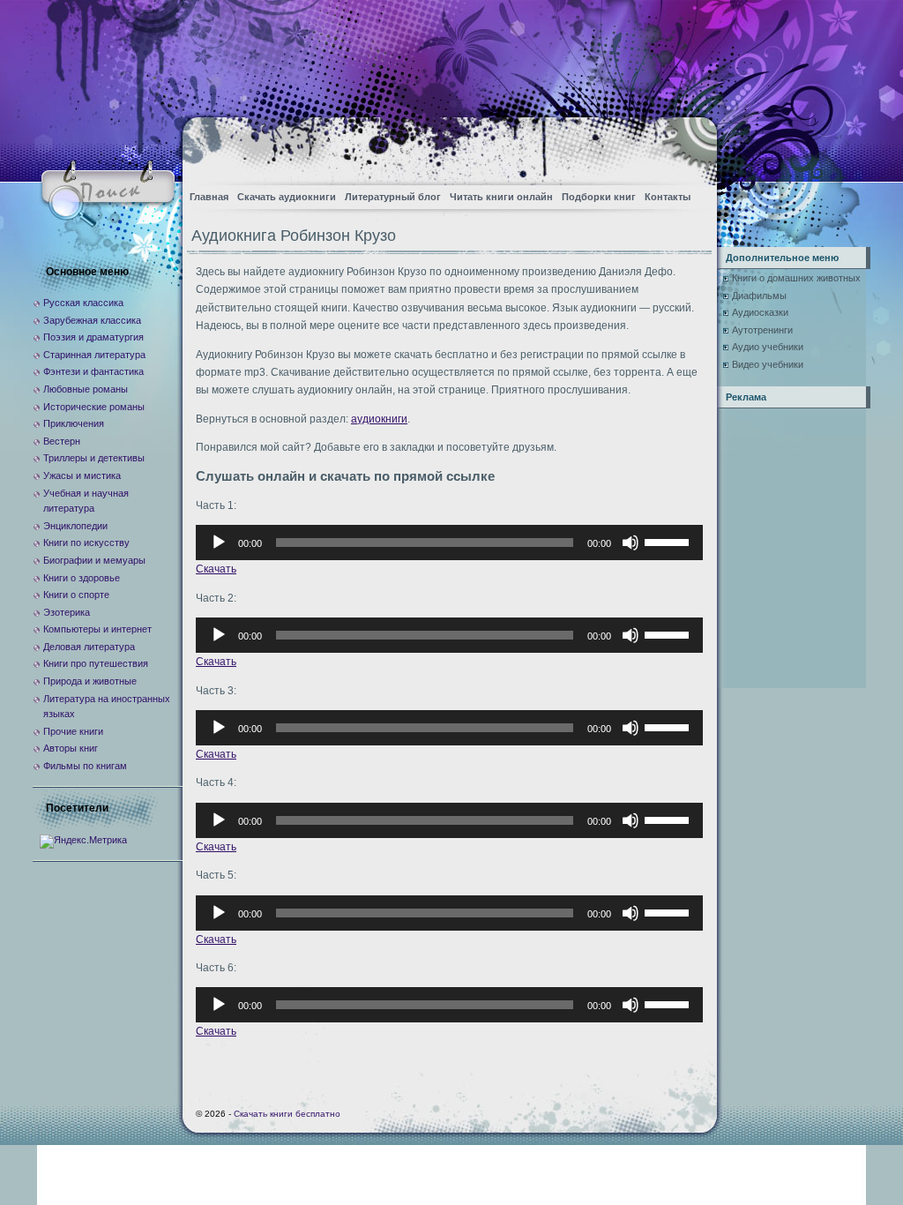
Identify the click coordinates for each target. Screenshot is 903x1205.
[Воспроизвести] (219, 542)
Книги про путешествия (95, 663)
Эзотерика (66, 612)
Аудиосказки (760, 312)
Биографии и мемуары (94, 560)
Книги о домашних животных (796, 278)
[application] (449, 542)
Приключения (73, 423)
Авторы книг (70, 748)
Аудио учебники (767, 346)
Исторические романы (94, 406)
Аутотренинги (762, 330)
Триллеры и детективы (94, 458)
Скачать (216, 569)
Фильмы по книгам (85, 765)
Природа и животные (90, 681)
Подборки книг (599, 196)
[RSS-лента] (688, 146)
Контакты (667, 196)
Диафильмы (759, 295)
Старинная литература (94, 354)
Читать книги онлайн (501, 196)
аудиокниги (379, 419)
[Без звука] (630, 542)
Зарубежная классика (92, 320)
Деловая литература (89, 646)
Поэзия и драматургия (93, 337)
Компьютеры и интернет (97, 629)
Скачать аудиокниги (286, 196)
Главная (209, 196)
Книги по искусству (86, 542)
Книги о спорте (76, 594)
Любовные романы (85, 389)
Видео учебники (767, 364)
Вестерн (61, 441)
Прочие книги (73, 731)
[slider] (669, 541)
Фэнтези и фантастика (93, 371)
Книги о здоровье (81, 578)
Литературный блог (393, 196)
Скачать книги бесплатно (287, 1114)
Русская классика (83, 302)
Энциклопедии (75, 525)
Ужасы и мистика (82, 475)
